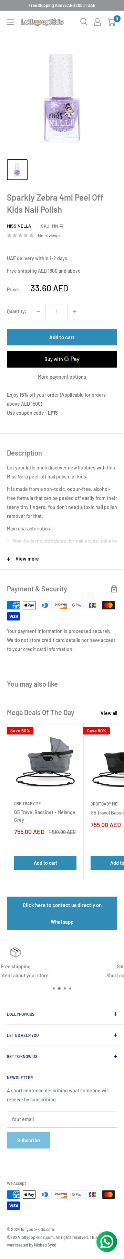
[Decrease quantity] (38, 311)
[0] (111, 22)
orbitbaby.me (27, 803)
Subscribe (28, 1140)
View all (109, 713)
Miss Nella (19, 226)
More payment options (62, 377)
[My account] (97, 22)
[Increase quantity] (75, 311)
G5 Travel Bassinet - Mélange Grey (44, 816)
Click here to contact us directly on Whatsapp (62, 913)
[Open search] (84, 22)
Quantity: (17, 311)
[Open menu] (10, 22)
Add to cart (62, 337)
